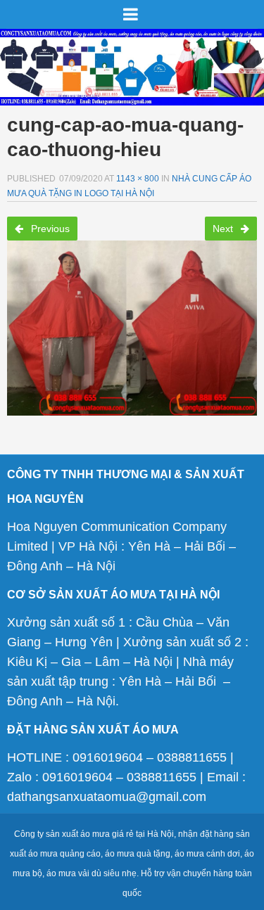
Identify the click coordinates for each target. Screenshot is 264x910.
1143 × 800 (137, 179)
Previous (49, 228)
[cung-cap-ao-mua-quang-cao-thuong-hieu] (132, 323)
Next (224, 228)
